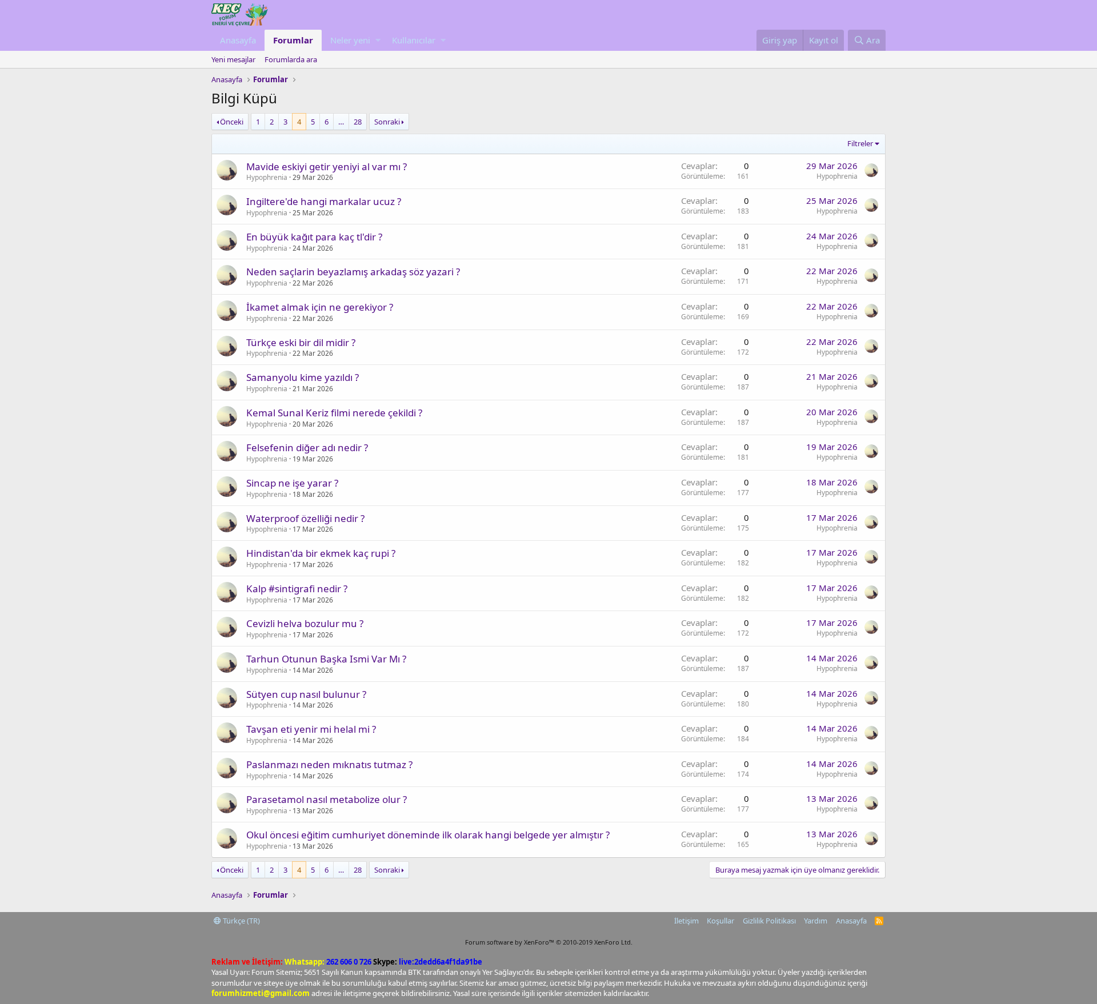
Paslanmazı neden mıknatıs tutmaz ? (329, 764)
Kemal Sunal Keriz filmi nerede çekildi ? (334, 412)
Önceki (231, 122)
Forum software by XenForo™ (548, 942)
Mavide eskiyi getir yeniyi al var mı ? (326, 166)
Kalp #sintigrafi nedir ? (296, 588)
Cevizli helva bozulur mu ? (304, 623)
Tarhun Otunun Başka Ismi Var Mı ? (326, 658)
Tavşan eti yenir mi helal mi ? (311, 729)
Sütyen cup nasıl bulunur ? (306, 694)
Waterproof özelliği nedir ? (305, 518)
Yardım (815, 920)
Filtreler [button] (860, 143)
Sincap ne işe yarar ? (292, 482)
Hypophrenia (266, 177)
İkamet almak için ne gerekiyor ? (319, 307)
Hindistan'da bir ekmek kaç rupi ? (320, 553)
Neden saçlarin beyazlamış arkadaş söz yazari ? (353, 271)
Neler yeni (350, 40)
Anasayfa (238, 40)
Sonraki (387, 122)
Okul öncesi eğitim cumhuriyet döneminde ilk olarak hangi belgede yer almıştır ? (428, 834)
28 (358, 122)
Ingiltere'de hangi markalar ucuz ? (323, 201)
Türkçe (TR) (240, 920)
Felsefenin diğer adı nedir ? (307, 447)
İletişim (686, 920)
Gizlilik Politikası (769, 920)
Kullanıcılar (413, 40)
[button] (378, 40)
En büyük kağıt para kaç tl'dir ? (314, 236)
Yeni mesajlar (233, 59)
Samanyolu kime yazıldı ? (302, 377)
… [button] (341, 122)
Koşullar (720, 920)
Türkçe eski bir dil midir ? (300, 342)
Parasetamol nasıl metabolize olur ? (326, 799)
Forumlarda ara (291, 59)
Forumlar (293, 40)
